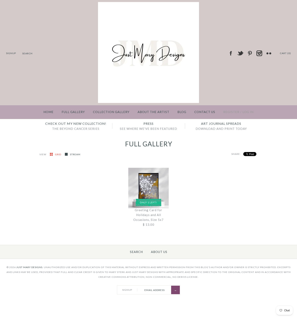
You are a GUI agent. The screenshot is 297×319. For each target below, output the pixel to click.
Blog (181, 112)
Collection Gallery (111, 112)
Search (136, 252)
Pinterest (249, 53)
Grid (58, 154)
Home (48, 112)
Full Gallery (73, 112)
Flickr (268, 53)
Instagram (259, 53)
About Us (159, 252)
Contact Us (204, 112)
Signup (11, 53)
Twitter (240, 53)
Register (231, 112)
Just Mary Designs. (29, 267)
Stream (75, 154)
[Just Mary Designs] (148, 4)
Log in (248, 112)
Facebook (230, 53)
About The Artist (153, 112)
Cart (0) (285, 53)
